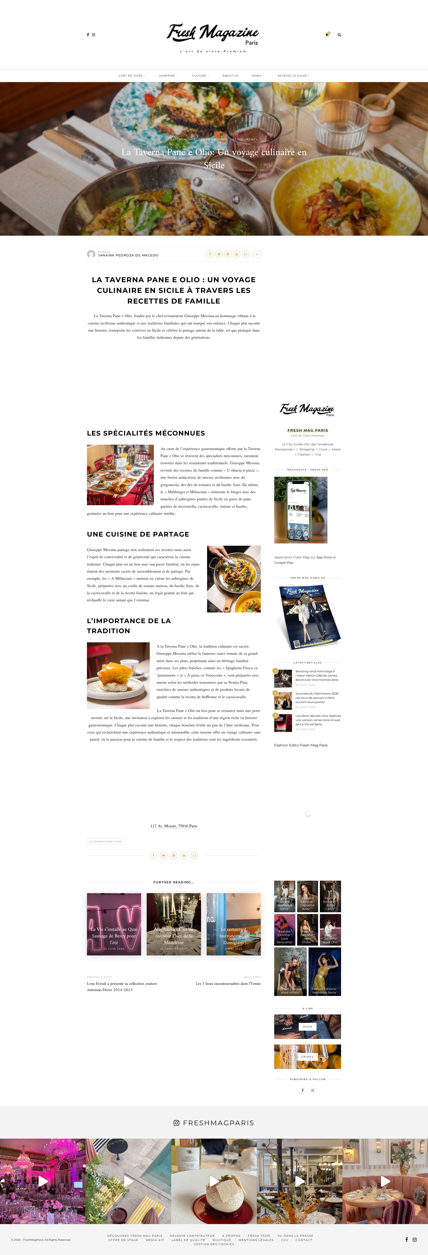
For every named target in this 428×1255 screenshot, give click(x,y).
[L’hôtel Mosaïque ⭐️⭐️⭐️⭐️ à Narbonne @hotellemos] (128, 1181)
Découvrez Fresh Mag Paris (135, 1235)
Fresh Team (259, 1235)
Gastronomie (183, 139)
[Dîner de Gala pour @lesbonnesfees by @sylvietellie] (43, 1181)
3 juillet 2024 (214, 178)
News (256, 75)
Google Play (283, 563)
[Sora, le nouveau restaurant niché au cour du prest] (385, 1181)
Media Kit (155, 1240)
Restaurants (245, 139)
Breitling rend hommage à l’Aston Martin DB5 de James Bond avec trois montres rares (317, 675)
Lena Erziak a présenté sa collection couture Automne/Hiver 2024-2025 (122, 986)
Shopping (167, 75)
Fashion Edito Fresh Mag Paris (301, 745)
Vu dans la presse (295, 1235)
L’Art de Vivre (130, 75)
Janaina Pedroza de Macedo (128, 255)
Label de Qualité (188, 1240)
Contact (304, 1240)
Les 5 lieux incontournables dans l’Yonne (228, 983)
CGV (284, 1240)
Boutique (222, 1240)
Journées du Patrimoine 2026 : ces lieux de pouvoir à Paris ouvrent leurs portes (318, 698)
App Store (324, 557)
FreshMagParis (219, 1123)
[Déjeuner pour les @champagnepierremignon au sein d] (214, 1181)
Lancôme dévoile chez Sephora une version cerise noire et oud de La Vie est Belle (318, 720)
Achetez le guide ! (293, 75)
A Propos (231, 1235)
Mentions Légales (256, 1240)
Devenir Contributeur (192, 1235)
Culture (199, 75)
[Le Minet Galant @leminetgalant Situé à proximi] (299, 1181)
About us (231, 75)
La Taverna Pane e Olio (105, 841)
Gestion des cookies (214, 1244)
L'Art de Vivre (214, 139)
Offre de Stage (123, 1240)
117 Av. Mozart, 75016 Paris (173, 825)
